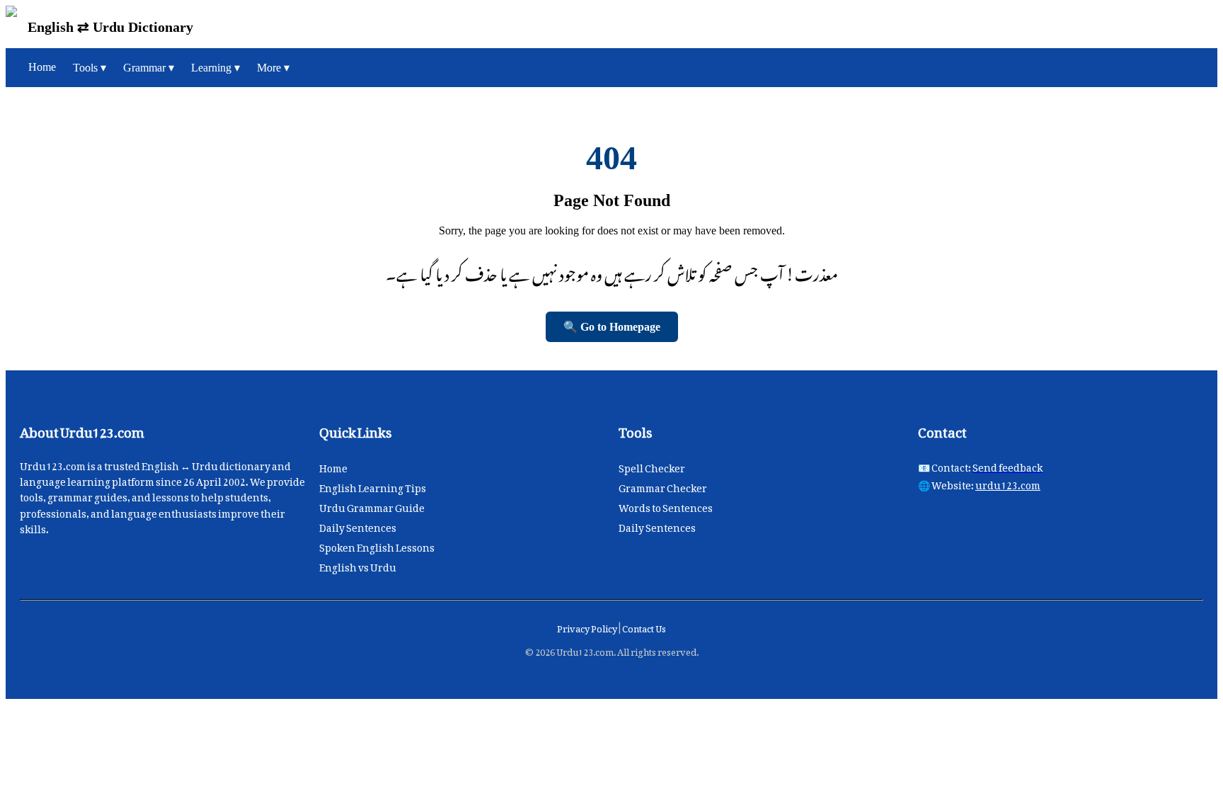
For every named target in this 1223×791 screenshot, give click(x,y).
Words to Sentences (666, 505)
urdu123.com (1007, 482)
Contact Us (644, 626)
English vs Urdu (357, 564)
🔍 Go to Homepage (611, 327)
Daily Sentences (357, 525)
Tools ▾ (89, 68)
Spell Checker (652, 465)
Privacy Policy (588, 626)
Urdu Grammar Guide (372, 505)
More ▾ (273, 68)
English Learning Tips (372, 485)
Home (42, 67)
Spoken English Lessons (377, 545)
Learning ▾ (215, 68)
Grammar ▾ (148, 68)
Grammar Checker (663, 485)
